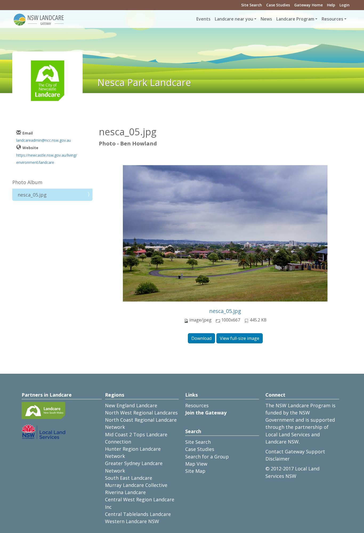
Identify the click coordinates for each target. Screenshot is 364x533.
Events (203, 19)
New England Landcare (131, 405)
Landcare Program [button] (295, 19)
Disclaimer (277, 458)
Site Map (195, 471)
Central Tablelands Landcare (138, 514)
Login (344, 4)
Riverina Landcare (125, 492)
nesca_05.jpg (225, 311)
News (266, 19)
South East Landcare (128, 478)
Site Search (251, 4)
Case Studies (278, 4)
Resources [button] (332, 19)
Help (331, 4)
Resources (197, 405)
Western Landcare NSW (132, 521)
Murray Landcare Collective (136, 485)
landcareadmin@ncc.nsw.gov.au (43, 140)
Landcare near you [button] (234, 19)
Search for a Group (207, 456)
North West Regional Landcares (141, 412)
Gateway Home (308, 4)
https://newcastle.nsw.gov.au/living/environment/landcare (46, 159)
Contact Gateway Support (295, 451)
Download (201, 338)
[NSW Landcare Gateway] (39, 19)
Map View (196, 464)
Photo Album (27, 182)
